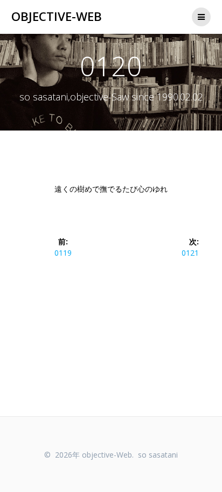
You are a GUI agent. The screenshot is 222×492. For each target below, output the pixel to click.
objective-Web (56, 17)
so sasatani (158, 455)
